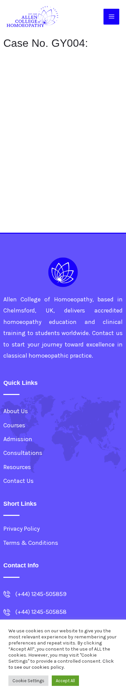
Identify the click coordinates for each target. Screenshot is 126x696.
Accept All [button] (65, 680)
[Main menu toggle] (111, 17)
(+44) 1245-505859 (41, 594)
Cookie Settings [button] (28, 680)
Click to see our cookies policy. (61, 664)
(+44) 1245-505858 (41, 612)
